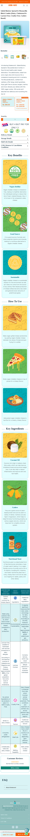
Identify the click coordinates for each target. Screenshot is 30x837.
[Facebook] (13, 827)
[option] (15, 35)
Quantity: (4, 116)
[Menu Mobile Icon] (2, 5)
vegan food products (8, 806)
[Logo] (12, 5)
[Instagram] (17, 827)
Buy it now (22, 834)
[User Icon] (27, 5)
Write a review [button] (15, 768)
